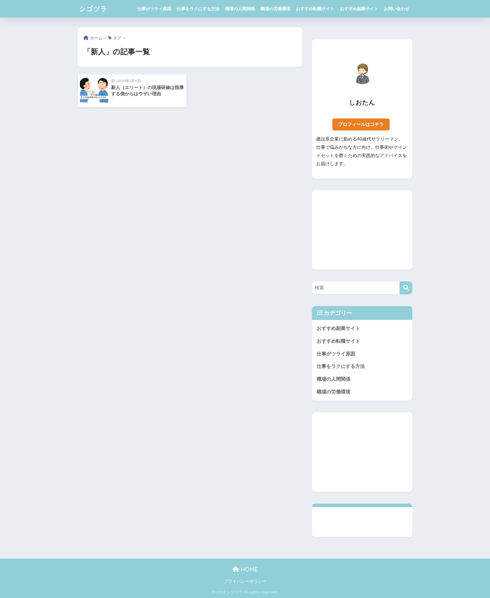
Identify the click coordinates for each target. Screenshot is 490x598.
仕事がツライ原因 (154, 8)
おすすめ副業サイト (359, 8)
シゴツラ (93, 9)
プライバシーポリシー (245, 581)
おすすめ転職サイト (315, 8)
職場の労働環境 (275, 8)
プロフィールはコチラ (361, 124)
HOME (248, 569)
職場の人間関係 (240, 8)
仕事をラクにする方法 (198, 8)
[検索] (406, 287)
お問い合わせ (396, 8)
